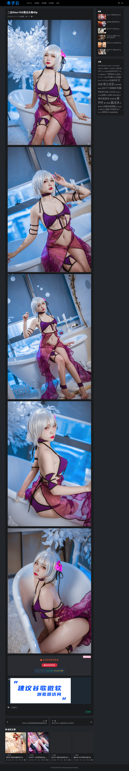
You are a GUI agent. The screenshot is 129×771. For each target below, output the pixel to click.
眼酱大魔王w (117, 95)
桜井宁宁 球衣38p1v (113, 29)
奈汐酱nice (111, 77)
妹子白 (29, 3)
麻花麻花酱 (114, 112)
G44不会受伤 (116, 65)
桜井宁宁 (105, 88)
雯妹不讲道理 (111, 109)
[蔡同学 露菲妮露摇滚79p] (15, 742)
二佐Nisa (13, 707)
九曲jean (102, 74)
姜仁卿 (99, 80)
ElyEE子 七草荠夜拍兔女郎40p (38, 758)
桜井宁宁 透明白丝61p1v (114, 50)
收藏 (89, 712)
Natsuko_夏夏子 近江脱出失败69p (113, 36)
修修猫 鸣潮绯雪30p (113, 22)
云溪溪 (117, 74)
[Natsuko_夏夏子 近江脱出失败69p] (102, 37)
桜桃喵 (113, 88)
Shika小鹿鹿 (105, 71)
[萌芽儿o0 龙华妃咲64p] (102, 44)
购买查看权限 (50, 665)
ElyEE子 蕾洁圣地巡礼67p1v (60, 758)
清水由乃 (118, 92)
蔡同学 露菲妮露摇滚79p (14, 757)
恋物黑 (36, 3)
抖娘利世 (113, 80)
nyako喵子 (112, 68)
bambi (100, 65)
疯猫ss (104, 95)
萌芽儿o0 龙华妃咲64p (114, 43)
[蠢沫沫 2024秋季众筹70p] (83, 742)
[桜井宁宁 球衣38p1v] (102, 30)
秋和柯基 (113, 99)
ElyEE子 (110, 66)
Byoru (105, 66)
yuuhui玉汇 (114, 71)
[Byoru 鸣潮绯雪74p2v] (102, 16)
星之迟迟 (108, 84)
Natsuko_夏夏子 (103, 68)
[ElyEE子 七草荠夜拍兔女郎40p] (38, 742)
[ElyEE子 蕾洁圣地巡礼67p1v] (60, 742)
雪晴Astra (102, 109)
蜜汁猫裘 (107, 103)
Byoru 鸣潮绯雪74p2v (114, 15)
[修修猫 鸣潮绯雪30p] (102, 23)
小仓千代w (105, 80)
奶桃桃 (118, 77)
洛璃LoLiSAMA (109, 92)
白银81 (110, 95)
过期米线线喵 (109, 106)
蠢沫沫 (115, 102)
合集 (57, 3)
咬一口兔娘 (104, 77)
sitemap (76, 767)
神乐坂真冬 (104, 98)
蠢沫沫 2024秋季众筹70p (82, 757)
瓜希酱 (99, 95)
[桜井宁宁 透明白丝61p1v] (102, 51)
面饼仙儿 (106, 112)
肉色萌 (51, 3)
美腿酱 (44, 3)
